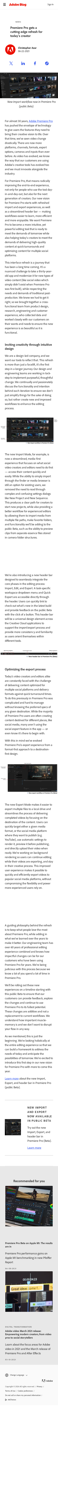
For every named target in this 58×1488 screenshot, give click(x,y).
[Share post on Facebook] (35, 64)
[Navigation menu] (4, 4)
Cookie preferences (25, 1391)
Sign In (50, 4)
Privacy (39, 1386)
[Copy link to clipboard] (47, 64)
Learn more (12, 1078)
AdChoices (12, 1400)
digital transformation (18, 1327)
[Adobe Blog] (33, 4)
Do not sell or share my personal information (23, 1395)
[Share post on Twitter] (11, 64)
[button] (29, 1375)
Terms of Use (10, 1391)
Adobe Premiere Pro (41, 121)
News (18, 22)
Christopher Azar (27, 47)
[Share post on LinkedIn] (23, 64)
